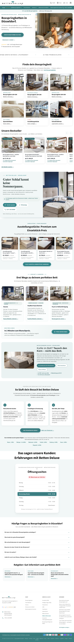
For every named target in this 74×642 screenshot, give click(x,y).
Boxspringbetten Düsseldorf (19, 638)
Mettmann (57, 638)
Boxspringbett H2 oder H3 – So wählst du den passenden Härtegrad (65, 616)
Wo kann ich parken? (10, 552)
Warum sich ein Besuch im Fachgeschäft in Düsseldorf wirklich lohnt (65, 606)
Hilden (48, 638)
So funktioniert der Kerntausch (46, 365)
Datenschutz (45, 611)
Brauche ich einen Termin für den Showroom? (17, 547)
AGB (43, 607)
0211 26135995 (11, 209)
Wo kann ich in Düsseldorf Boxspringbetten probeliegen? (20, 532)
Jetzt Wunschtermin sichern (30, 430)
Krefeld (37, 638)
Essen (34, 638)
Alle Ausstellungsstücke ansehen (37, 264)
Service (34, 7)
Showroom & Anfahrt (43, 7)
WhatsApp (24, 205)
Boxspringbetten (17, 7)
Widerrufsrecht (45, 613)
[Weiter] (71, 133)
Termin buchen (11, 205)
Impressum (44, 609)
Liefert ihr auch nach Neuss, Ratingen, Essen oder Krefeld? (21, 557)
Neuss (45, 638)
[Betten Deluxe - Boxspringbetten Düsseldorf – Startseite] (12, 3)
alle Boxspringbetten (50, 70)
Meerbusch (41, 638)
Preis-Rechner (27, 7)
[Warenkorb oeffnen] (71, 3)
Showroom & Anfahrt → (8, 40)
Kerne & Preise (42, 369)
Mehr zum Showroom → (47, 430)
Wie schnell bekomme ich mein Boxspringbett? (17, 542)
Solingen (66, 638)
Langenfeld (62, 638)
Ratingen (26, 638)
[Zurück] (67, 133)
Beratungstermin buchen (56, 7)
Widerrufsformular (46, 616)
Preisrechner (45, 605)
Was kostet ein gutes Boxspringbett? (15, 537)
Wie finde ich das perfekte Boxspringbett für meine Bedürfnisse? (64, 611)
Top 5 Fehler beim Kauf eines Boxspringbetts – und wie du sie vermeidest (65, 622)
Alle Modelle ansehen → (7, 167)
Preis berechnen (61, 332)
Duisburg (30, 638)
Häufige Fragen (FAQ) (46, 602)
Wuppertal (52, 638)
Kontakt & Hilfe (45, 600)
